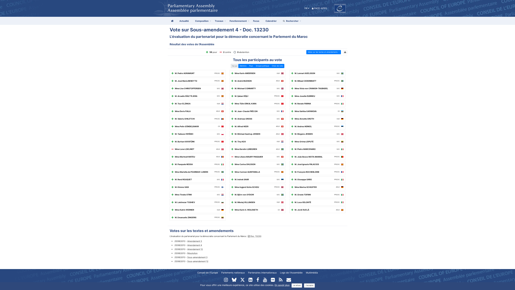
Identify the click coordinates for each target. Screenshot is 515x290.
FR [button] (306, 8)
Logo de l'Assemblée (291, 272)
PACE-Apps (320, 8)
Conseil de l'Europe (207, 272)
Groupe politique (262, 66)
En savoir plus (282, 285)
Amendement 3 (194, 241)
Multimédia (312, 272)
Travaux (219, 21)
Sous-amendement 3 (197, 257)
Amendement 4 (194, 245)
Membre (243, 66)
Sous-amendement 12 (197, 261)
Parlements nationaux (233, 272)
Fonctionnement (238, 21)
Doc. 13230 (255, 236)
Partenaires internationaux (262, 272)
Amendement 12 (195, 249)
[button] (345, 52)
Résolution (192, 253)
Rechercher (292, 21)
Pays (251, 66)
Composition (202, 21)
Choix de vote (277, 66)
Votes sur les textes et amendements (323, 52)
